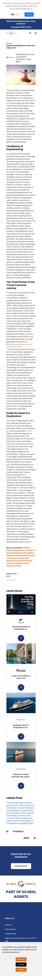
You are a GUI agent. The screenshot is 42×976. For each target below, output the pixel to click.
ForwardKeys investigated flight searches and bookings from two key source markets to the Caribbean (20, 823)
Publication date (11, 575)
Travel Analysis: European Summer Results (21, 810)
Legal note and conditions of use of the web (20, 939)
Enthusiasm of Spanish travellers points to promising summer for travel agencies (20, 808)
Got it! (21, 969)
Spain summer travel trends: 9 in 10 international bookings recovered (21, 805)
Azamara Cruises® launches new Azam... (21, 775)
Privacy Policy (10, 929)
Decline (21, 964)
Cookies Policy (10, 934)
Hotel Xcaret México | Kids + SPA (21, 677)
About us (8, 925)
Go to (29, 14)
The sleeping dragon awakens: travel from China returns (19, 802)
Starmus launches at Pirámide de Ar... (21, 627)
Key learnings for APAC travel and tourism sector (20, 813)
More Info (21, 959)
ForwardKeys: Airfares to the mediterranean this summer (18, 815)
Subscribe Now (21, 866)
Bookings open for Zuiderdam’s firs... (21, 726)
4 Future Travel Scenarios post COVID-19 (19, 818)
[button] (16, 14)
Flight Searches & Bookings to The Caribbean (20, 821)
